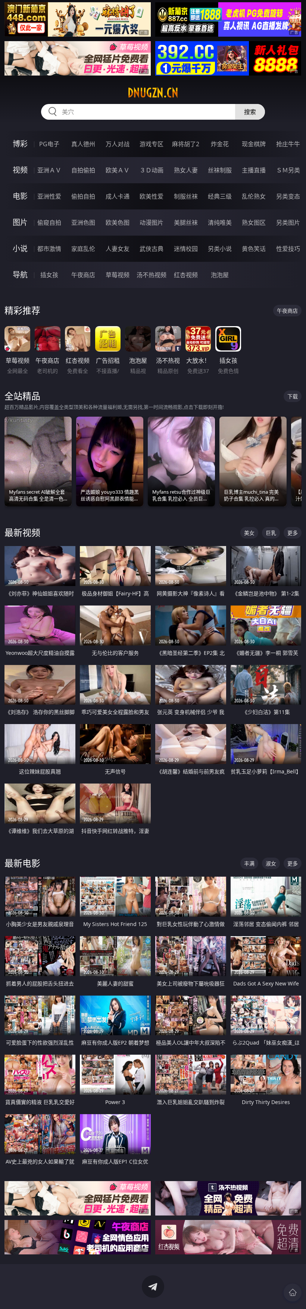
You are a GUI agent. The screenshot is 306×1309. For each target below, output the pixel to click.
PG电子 (49, 144)
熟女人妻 (186, 170)
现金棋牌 (254, 144)
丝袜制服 (220, 170)
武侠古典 (151, 249)
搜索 (250, 112)
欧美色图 (117, 222)
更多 (292, 532)
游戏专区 (151, 144)
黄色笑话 (254, 249)
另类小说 (220, 249)
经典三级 (220, 196)
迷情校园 (186, 249)
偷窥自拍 (49, 222)
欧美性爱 (151, 196)
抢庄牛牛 (288, 144)
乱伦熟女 (254, 196)
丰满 (249, 863)
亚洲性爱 (49, 196)
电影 (20, 196)
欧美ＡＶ (117, 170)
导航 (20, 275)
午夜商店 (83, 275)
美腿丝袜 (186, 222)
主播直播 (254, 170)
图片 (20, 222)
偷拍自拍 (83, 196)
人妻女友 (117, 249)
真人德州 (83, 144)
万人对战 (117, 144)
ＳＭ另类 (288, 170)
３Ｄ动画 (151, 170)
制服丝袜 (186, 196)
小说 (20, 248)
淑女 (271, 863)
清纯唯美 (220, 222)
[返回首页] (293, 1293)
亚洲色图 (83, 222)
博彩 (20, 144)
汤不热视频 (151, 275)
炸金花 (220, 144)
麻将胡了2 (185, 144)
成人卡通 (117, 196)
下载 (292, 396)
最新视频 (22, 532)
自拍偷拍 (83, 170)
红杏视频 (186, 275)
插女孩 (49, 275)
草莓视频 (117, 275)
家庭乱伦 (83, 249)
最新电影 (22, 863)
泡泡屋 (220, 275)
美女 (249, 532)
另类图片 (288, 222)
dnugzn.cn (153, 92)
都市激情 (49, 249)
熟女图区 (254, 222)
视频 (20, 170)
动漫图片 (151, 222)
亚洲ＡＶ (49, 170)
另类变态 (288, 196)
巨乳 (271, 532)
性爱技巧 (288, 249)
